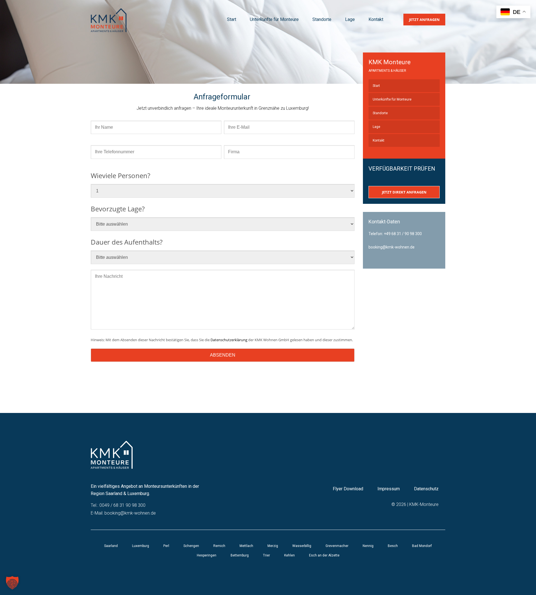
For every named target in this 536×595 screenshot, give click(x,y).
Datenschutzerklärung (228, 339)
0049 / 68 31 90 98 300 (122, 505)
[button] (12, 582)
